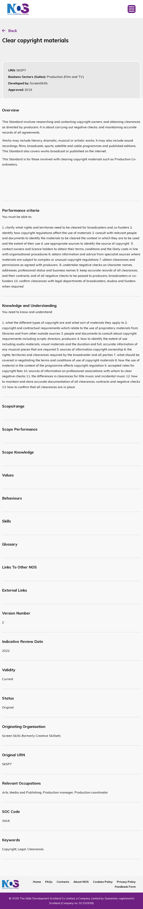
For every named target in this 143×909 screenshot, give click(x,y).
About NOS (81, 881)
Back (12, 30)
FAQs (48, 881)
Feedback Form (125, 886)
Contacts (63, 881)
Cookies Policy (103, 881)
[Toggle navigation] (131, 9)
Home (37, 881)
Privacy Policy (126, 881)
